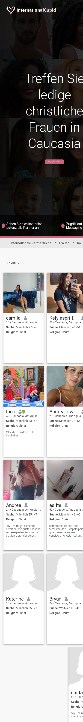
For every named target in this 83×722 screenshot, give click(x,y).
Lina (10, 411)
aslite (55, 505)
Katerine (15, 599)
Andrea (13, 505)
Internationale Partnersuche (31, 243)
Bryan (55, 599)
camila (13, 318)
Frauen (64, 243)
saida (77, 692)
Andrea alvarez (63, 411)
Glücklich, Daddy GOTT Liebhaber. (20, 434)
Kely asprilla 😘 (63, 318)
